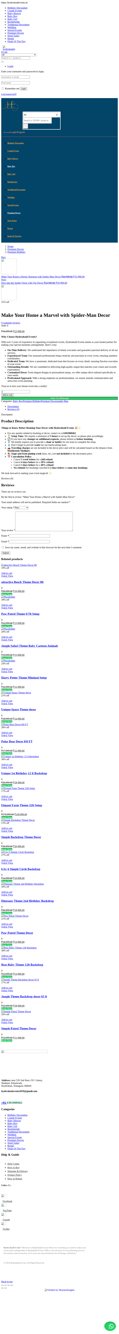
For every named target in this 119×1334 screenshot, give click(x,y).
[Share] (8, 1285)
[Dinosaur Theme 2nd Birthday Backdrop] (22, 884)
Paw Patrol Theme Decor (17, 932)
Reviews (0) (13, 409)
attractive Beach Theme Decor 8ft (22, 582)
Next (3, 279)
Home (10, 246)
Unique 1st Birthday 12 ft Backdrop (24, 773)
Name (5, 535)
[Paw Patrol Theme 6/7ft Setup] (8, 597)
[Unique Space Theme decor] (16, 692)
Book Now (6, 594)
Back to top (7, 1281)
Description (13, 406)
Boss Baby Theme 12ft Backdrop (22, 964)
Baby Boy (12, 16)
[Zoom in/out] (2, 1285)
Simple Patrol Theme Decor (18, 1028)
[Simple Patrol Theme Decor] (16, 1011)
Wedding (11, 27)
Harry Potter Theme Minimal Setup (24, 677)
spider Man (62, 401)
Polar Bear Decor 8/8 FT (17, 741)
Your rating (7, 507)
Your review (8, 530)
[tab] (62, 406)
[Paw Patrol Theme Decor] (15, 916)
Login (23, 89)
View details (7, 307)
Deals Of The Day (16, 41)
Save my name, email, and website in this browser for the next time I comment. (43, 547)
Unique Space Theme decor (18, 709)
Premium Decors (15, 33)
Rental (10, 38)
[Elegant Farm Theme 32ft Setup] (18, 788)
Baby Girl (12, 19)
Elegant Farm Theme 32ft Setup (21, 805)
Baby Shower (14, 13)
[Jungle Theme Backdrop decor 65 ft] (20, 979)
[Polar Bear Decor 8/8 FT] (14, 724)
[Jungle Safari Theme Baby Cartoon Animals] (8, 629)
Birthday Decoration (17, 8)
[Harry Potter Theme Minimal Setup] (8, 660)
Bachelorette (13, 21)
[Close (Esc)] (12, 1285)
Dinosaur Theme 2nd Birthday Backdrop (27, 900)
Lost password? (9, 94)
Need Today (13, 35)
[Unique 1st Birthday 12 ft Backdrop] (20, 756)
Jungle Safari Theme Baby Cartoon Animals (29, 645)
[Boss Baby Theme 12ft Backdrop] (19, 947)
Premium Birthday (16, 252)
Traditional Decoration (18, 24)
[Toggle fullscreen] (5, 1285)
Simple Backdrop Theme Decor (21, 837)
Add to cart (7, 395)
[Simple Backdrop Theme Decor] (18, 820)
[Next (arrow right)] (5, 1288)
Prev (3, 257)
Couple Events (14, 10)
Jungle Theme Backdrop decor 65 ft (24, 996)
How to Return (14, 1178)
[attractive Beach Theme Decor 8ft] (19, 565)
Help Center (13, 1163)
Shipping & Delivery (17, 1171)
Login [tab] (10, 66)
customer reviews (10, 322)
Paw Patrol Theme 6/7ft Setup (20, 613)
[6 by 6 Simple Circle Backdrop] (17, 852)
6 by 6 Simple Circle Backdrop (20, 869)
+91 (4, 1102)
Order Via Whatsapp (60, 398)
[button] (59, 398)
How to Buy (13, 1167)
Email (5, 541)
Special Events (14, 30)
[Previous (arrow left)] (2, 1288)
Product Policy (14, 1175)
